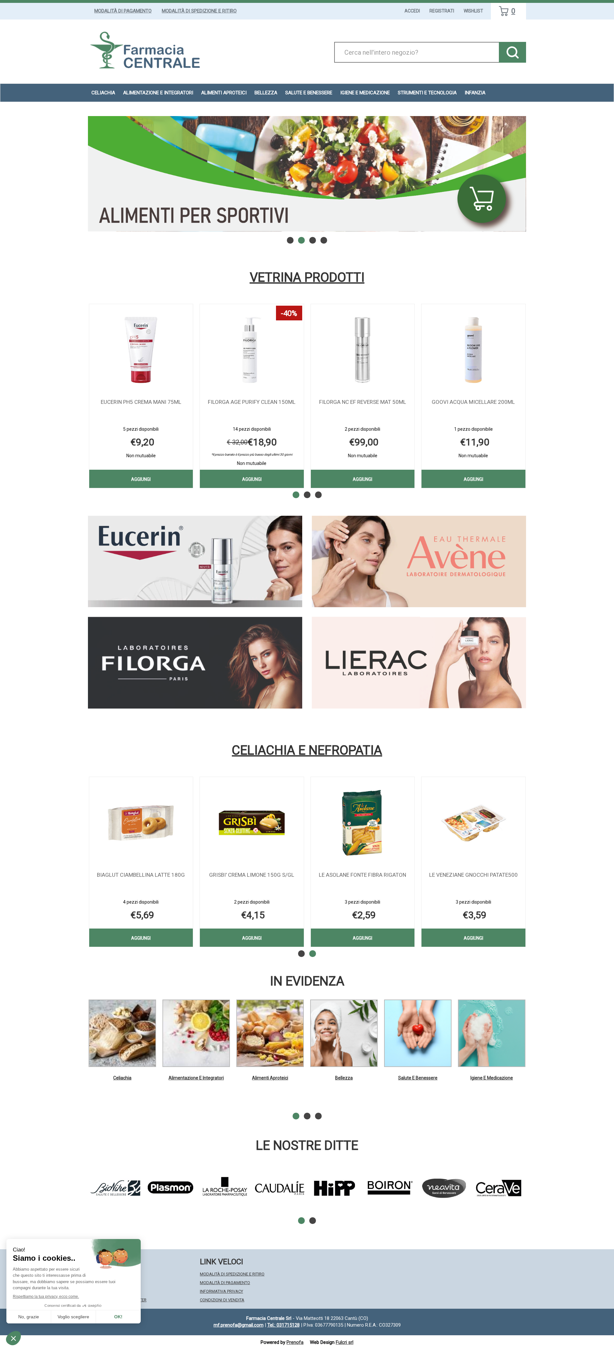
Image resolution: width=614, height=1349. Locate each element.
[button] (290, 240)
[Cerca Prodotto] (512, 52)
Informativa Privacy (221, 1291)
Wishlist (473, 10)
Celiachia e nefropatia (307, 750)
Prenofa (295, 1342)
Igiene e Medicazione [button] (365, 93)
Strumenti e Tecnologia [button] (427, 93)
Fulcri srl (344, 1342)
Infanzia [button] (475, 93)
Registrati (441, 10)
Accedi (412, 10)
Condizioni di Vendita (222, 1300)
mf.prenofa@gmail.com (239, 1325)
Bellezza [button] (266, 93)
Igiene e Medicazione (491, 1077)
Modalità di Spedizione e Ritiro (199, 11)
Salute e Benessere (417, 1077)
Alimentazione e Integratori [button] (158, 93)
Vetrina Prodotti (307, 278)
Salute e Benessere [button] (308, 93)
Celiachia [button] (103, 93)
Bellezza (344, 1077)
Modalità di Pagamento (123, 11)
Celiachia (122, 1077)
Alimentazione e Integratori (196, 1077)
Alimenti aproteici (224, 93)
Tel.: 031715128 (283, 1325)
